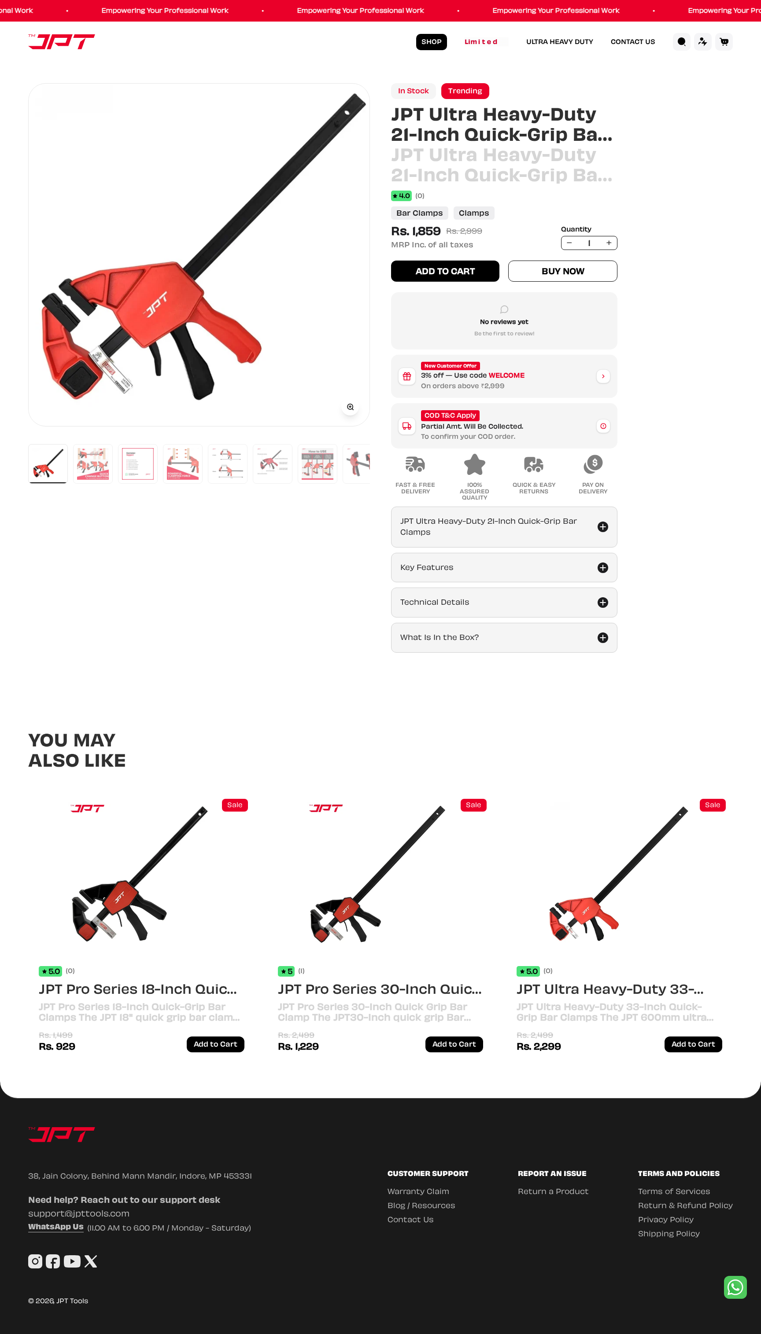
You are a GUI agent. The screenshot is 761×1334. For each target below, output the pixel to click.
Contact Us (633, 42)
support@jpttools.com (78, 1213)
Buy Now (563, 271)
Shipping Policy (669, 1233)
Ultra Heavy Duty (559, 42)
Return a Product (553, 1191)
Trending (465, 91)
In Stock (413, 91)
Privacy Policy (666, 1219)
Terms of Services (674, 1191)
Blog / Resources (421, 1205)
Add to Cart (445, 271)
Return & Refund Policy (685, 1205)
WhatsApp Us (56, 1227)
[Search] (682, 42)
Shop (431, 42)
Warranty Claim (418, 1191)
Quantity (576, 229)
